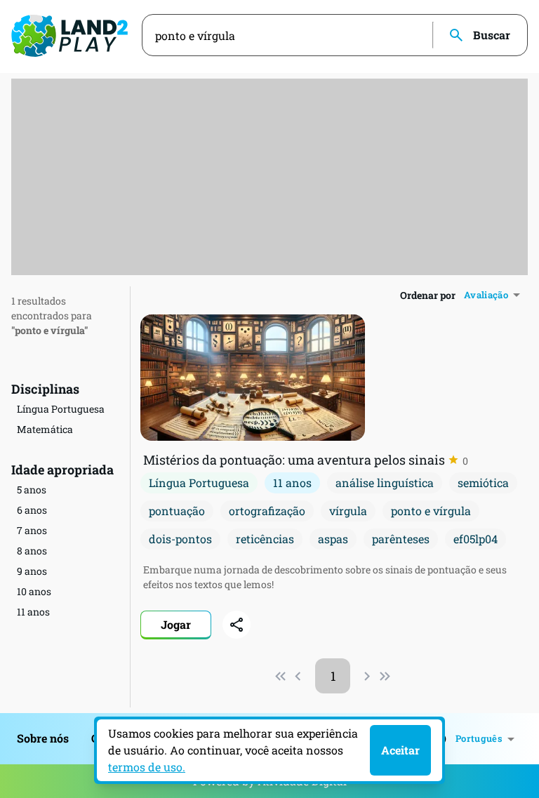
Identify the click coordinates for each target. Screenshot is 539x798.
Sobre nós (43, 738)
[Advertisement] (269, 177)
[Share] (236, 625)
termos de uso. (146, 766)
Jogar (176, 624)
